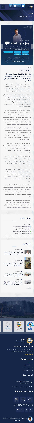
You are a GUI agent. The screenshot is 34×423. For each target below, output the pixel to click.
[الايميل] (15, 6)
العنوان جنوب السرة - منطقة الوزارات (21, 387)
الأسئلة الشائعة (27, 370)
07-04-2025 (24, 70)
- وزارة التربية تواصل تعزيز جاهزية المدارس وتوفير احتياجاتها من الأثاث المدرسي (13, 284)
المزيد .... (28, 288)
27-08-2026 (18, 250)
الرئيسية (29, 16)
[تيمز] (10, 6)
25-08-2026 (18, 280)
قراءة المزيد (29, 354)
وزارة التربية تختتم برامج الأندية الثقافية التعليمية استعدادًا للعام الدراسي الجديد (13, 276)
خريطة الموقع (27, 365)
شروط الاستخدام (26, 368)
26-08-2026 (18, 272)
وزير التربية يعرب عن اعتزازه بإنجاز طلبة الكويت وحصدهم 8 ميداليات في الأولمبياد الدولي (13, 254)
